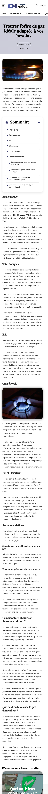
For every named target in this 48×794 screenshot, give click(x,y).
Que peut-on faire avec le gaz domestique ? (21, 186)
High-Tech (24, 44)
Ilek (10, 140)
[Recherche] (37, 5)
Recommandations (16, 157)
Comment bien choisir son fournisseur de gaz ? (19, 178)
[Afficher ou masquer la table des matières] (35, 122)
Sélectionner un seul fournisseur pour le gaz (23, 163)
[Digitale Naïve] (18, 5)
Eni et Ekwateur (15, 151)
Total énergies (14, 135)
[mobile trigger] (4, 5)
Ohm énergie (14, 146)
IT (22, 783)
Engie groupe (14, 130)
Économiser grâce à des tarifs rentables (23, 171)
